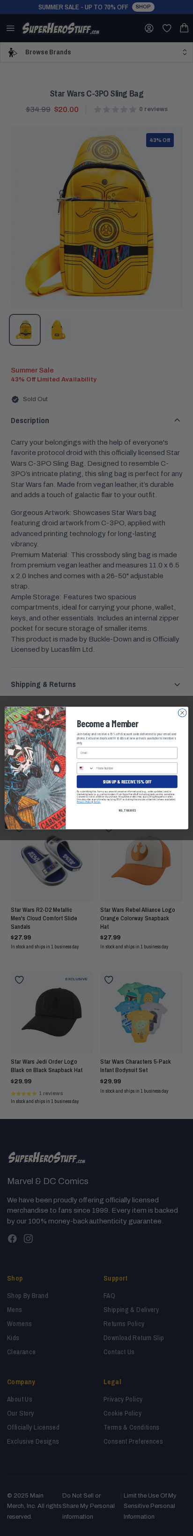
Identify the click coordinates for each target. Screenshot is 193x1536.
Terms (97, 802)
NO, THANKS (127, 810)
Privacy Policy (84, 802)
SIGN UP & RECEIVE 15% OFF (127, 781)
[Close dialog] (182, 712)
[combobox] (85, 768)
